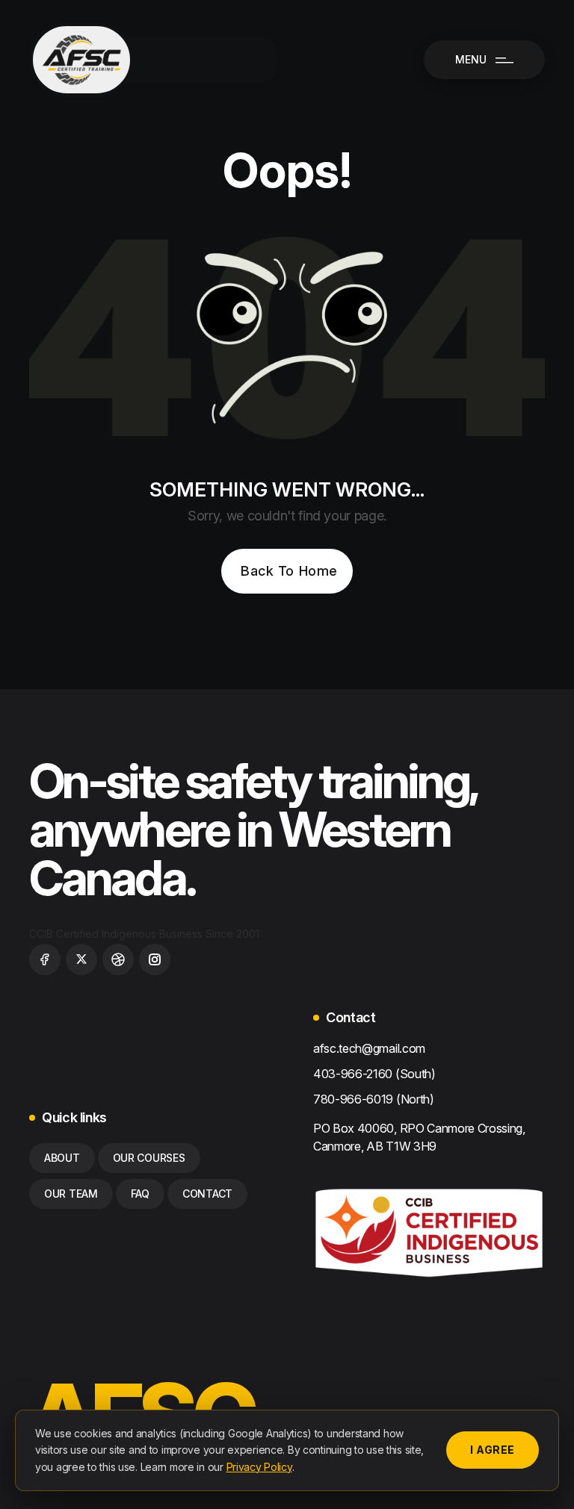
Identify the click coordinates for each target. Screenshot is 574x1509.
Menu (472, 59)
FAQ (140, 1193)
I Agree (492, 1449)
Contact (207, 1193)
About (62, 1157)
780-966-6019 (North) (373, 1099)
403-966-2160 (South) (374, 1073)
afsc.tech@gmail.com (369, 1048)
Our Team (71, 1193)
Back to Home (289, 571)
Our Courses (149, 1157)
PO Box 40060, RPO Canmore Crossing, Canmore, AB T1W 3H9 (419, 1137)
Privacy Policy (259, 1466)
